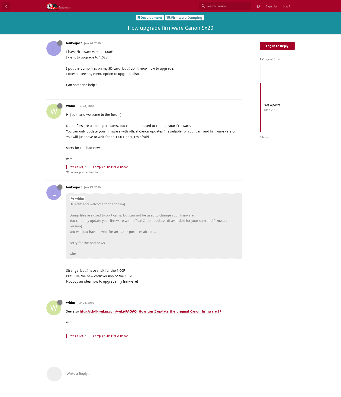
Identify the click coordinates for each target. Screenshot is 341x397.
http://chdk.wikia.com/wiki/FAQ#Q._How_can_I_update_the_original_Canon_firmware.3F (150, 311)
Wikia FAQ (77, 167)
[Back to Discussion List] (6, 6)
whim (79, 198)
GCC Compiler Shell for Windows (108, 167)
